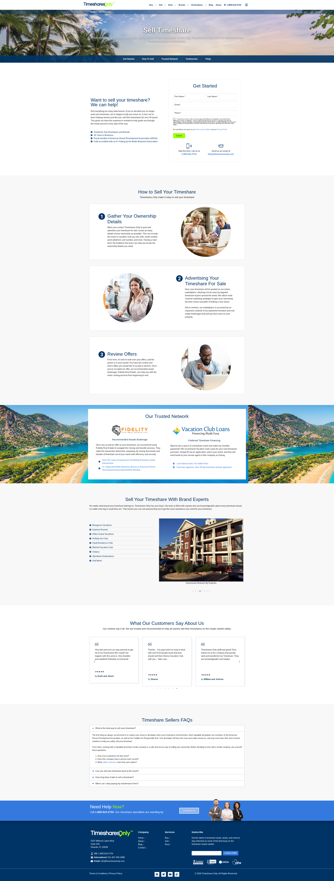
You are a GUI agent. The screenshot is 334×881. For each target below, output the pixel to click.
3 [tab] (165, 688)
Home (141, 838)
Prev (94, 661)
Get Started (128, 59)
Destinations (197, 5)
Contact (141, 848)
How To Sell (148, 59)
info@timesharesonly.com (113, 861)
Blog (211, 5)
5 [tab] (173, 688)
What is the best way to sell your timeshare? (115, 728)
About (218, 5)
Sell (160, 5)
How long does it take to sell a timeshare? (114, 777)
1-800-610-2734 (105, 853)
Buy (151, 5)
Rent (170, 5)
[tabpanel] (114, 661)
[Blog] (177, 874)
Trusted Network (170, 59)
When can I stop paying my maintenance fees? (116, 783)
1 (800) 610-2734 (234, 5)
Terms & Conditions (98, 873)
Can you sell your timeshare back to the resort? (117, 771)
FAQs (208, 59)
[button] (167, 728)
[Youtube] (170, 874)
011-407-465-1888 (116, 857)
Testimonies (192, 59)
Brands (182, 5)
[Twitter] (163, 874)
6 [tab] (176, 688)
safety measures (109, 762)
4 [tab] (169, 688)
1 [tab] (157, 688)
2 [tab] (161, 688)
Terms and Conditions (203, 129)
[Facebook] (157, 874)
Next (239, 661)
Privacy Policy (222, 129)
